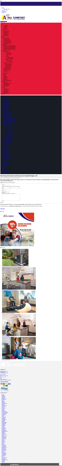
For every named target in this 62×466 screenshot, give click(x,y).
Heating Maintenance (6, 104)
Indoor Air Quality (6, 51)
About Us (3, 8)
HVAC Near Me (4, 11)
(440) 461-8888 (3, 374)
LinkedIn (3, 184)
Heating (3, 30)
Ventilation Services (8, 54)
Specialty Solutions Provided (7, 140)
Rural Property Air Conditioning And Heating (10, 49)
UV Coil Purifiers (9, 53)
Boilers (3, 36)
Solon (3, 451)
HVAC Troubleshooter (7, 92)
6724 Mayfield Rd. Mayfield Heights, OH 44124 (4, 372)
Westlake (3, 461)
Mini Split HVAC (6, 116)
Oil (4, 72)
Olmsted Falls (4, 441)
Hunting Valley (4, 423)
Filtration (6, 59)
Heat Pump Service (8, 66)
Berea (3, 400)
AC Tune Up (5, 101)
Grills (4, 74)
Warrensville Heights (5, 459)
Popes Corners (4, 446)
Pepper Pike (3, 445)
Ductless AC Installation (7, 38)
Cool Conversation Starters (5, 336)
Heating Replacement (6, 33)
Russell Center (4, 448)
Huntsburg (3, 424)
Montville (3, 432)
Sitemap (16, 463)
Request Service (2, 22)
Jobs (2, 94)
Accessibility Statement (25, 463)
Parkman (3, 443)
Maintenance (3, 93)
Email (3, 190)
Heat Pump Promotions (7, 84)
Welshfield (3, 460)
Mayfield (3, 429)
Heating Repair (6, 32)
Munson (3, 434)
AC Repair (5, 26)
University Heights (4, 457)
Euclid (3, 416)
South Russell (4, 453)
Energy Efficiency (6, 70)
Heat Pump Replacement (8, 65)
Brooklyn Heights (4, 405)
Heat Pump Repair (7, 137)
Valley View (3, 458)
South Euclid (3, 452)
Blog (4, 87)
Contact (3, 12)
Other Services (4, 50)
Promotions (3, 81)
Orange (3, 442)
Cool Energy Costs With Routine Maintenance (8, 313)
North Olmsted (4, 437)
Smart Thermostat (6, 29)
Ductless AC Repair (6, 39)
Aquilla (3, 394)
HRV (8, 128)
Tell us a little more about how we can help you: (8, 193)
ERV (7, 55)
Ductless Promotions (6, 83)
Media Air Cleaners (9, 61)
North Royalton (4, 438)
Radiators (5, 75)
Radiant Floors (6, 73)
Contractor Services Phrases (7, 69)
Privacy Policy (6, 9)
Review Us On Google (3, 3)
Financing (3, 10)
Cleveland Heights (4, 411)
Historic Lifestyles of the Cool (6, 359)
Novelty (3, 439)
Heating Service (6, 34)
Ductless (3, 37)
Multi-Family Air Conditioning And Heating (9, 119)
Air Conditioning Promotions (7, 155)
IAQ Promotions (6, 158)
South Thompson (4, 454)
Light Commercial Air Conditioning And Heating (10, 46)
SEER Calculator (6, 164)
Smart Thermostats (6, 35)
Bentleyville (3, 399)
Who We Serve (4, 44)
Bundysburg (3, 406)
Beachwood (3, 397)
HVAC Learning (6, 89)
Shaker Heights (4, 450)
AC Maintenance (6, 98)
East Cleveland (4, 414)
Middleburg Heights (4, 431)
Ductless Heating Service (7, 113)
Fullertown (3, 418)
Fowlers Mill (3, 417)
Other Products (6, 79)
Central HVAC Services (7, 68)
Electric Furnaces (7, 71)
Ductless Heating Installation (7, 41)
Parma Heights (4, 444)
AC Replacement (6, 27)
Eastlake (3, 415)
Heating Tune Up (6, 107)
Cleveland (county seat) (5, 412)
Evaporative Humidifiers (10, 57)
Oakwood (3, 440)
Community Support (6, 161)
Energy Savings (6, 82)
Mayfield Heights (4, 430)
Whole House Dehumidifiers (9, 131)
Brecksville (3, 402)
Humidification (7, 56)
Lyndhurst (3, 427)
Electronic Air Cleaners (10, 134)
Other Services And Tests (7, 152)
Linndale (3, 426)
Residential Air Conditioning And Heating (9, 45)
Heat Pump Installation (8, 63)
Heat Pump (5, 62)
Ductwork (5, 76)
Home (3, 7)
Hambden (3, 421)
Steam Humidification (10, 58)
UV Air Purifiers (9, 125)
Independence (4, 425)
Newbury (3, 435)
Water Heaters (5, 77)
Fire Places (5, 146)
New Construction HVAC (7, 122)
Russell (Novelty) (4, 449)
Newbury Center (4, 436)
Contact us (1, 182)
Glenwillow (3, 420)
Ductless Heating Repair (7, 42)
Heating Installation (6, 31)
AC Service (5, 28)
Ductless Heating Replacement (8, 43)
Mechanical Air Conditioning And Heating (9, 48)
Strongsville (3, 455)
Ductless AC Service (6, 110)
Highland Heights (4, 422)
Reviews (5, 88)
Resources (3, 86)
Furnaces (5, 143)
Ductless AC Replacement (7, 40)
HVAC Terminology (6, 90)
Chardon (3, 408)
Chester (3, 409)
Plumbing (5, 78)
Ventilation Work (6, 149)
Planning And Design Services (8, 80)
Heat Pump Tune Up (8, 67)
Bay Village (3, 396)
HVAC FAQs (5, 91)
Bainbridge (3, 395)
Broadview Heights (4, 403)
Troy (2, 456)
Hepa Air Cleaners (9, 60)
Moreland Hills (4, 433)
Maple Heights (4, 428)
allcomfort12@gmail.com (4, 375)
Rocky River (3, 447)
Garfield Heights (4, 419)
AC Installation (6, 25)
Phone (3, 188)
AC (2, 24)
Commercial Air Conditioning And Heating (9, 47)
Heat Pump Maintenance (8, 64)
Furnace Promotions (6, 85)
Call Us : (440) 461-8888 (3, 21)
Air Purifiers (7, 52)
